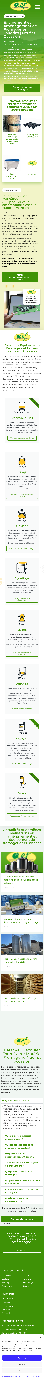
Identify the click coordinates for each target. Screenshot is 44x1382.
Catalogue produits (13, 1270)
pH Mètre (32, 174)
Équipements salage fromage (22, 653)
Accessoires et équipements (22, 816)
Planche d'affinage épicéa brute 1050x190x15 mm (12, 139)
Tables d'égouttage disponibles (22, 599)
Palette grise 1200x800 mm (32, 135)
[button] (40, 1337)
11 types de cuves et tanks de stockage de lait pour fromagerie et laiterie (21, 879)
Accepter (22, 1358)
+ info (12, 123)
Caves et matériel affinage (22, 709)
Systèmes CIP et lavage (22, 763)
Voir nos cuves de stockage (22, 438)
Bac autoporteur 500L (12, 176)
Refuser (22, 1364)
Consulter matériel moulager (22, 548)
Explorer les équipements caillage (22, 495)
